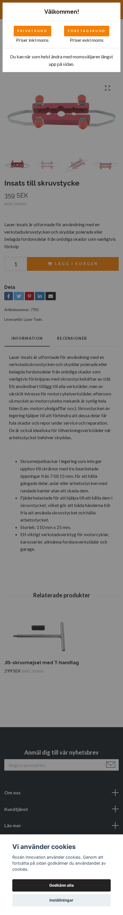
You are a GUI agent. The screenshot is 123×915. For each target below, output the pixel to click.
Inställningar (61, 900)
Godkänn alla (61, 885)
